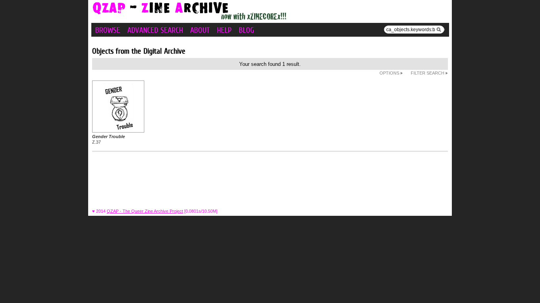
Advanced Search (155, 30)
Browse (107, 30)
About (200, 30)
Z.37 (108, 139)
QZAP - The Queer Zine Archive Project (145, 211)
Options (390, 73)
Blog (246, 30)
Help (224, 30)
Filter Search (428, 73)
